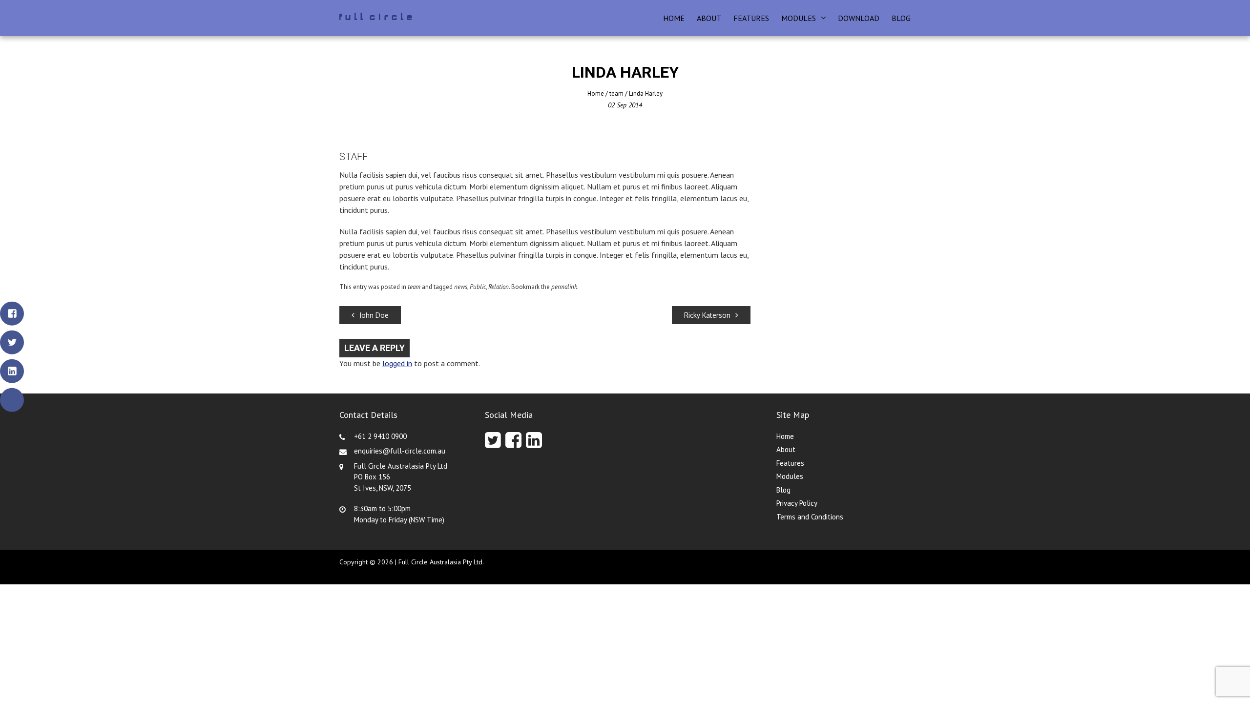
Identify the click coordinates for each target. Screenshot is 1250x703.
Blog (901, 18)
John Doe (374, 315)
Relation (498, 287)
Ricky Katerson (707, 315)
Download (858, 18)
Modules (798, 18)
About (709, 18)
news (460, 287)
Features (751, 18)
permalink (564, 287)
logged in (397, 363)
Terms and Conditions (809, 516)
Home (674, 18)
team (616, 93)
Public (478, 287)
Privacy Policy (796, 503)
